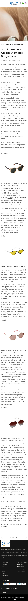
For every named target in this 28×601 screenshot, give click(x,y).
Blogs (7, 44)
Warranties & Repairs (22, 562)
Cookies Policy (20, 569)
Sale (3, 566)
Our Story (4, 569)
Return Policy (20, 564)
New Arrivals (5, 562)
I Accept (14, 599)
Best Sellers (4, 564)
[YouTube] (8, 580)
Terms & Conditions (21, 571)
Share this (14, 537)
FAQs (18, 560)
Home (2, 44)
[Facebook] (3, 580)
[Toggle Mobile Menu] (2, 3)
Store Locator (5, 575)
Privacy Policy (20, 566)
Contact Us (4, 573)
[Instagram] (5, 580)
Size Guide (4, 578)
